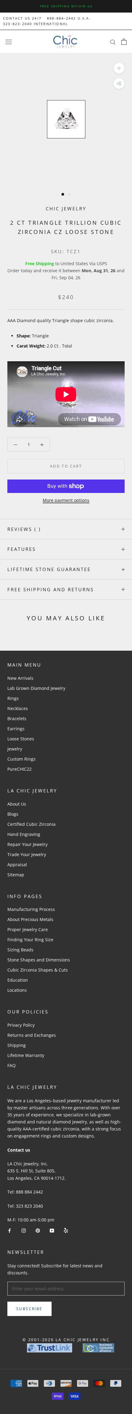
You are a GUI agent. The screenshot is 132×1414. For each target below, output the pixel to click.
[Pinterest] (38, 1230)
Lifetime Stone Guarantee (49, 569)
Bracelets (16, 718)
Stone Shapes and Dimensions (38, 960)
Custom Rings (21, 759)
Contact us (18, 1150)
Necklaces (17, 708)
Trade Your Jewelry (26, 854)
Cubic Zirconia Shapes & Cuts (37, 970)
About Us (16, 804)
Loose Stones (20, 739)
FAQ (11, 1065)
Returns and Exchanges (31, 1035)
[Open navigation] (9, 41)
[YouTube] (52, 1230)
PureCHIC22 (19, 769)
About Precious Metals (30, 919)
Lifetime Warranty (25, 1055)
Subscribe (29, 1308)
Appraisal (17, 864)
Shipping (16, 1045)
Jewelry (14, 749)
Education (17, 980)
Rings (13, 698)
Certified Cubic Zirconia (31, 824)
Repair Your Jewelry (27, 844)
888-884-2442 (61, 18)
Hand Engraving (23, 834)
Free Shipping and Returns (50, 589)
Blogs (12, 814)
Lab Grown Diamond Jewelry (36, 688)
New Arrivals (20, 678)
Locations (17, 990)
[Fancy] (66, 1230)
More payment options (66, 500)
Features (21, 549)
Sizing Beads (20, 950)
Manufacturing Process (31, 909)
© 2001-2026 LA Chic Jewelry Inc (66, 1339)
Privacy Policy (21, 1025)
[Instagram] (23, 1230)
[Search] (113, 41)
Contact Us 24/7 (22, 18)
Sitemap (15, 875)
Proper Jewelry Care (27, 929)
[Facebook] (9, 1230)
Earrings (16, 728)
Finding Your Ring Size (30, 939)
